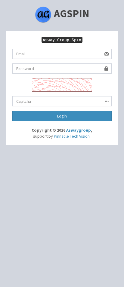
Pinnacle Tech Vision (72, 136)
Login (62, 116)
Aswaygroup (78, 130)
